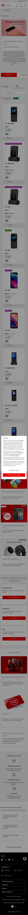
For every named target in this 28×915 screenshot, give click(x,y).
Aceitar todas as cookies (14, 475)
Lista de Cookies (8, 457)
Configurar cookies (14, 470)
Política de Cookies (15, 455)
